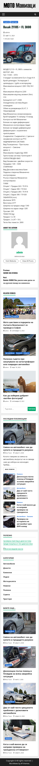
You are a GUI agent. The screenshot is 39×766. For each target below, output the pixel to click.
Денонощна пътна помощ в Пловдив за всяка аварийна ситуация (9, 479)
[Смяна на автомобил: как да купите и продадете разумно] (19, 434)
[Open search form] (35, 14)
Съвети (6, 22)
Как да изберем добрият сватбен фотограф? (15, 397)
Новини (8, 316)
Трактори (14, 22)
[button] (3, 14)
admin (7, 32)
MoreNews (13, 763)
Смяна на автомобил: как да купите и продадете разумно (18, 448)
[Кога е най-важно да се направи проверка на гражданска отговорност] (19, 730)
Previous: (10, 271)
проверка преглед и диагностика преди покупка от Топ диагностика (18, 542)
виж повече (10, 469)
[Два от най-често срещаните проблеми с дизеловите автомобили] (19, 694)
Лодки (6, 576)
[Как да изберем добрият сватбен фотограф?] (19, 382)
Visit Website (11, 261)
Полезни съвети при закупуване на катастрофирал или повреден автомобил (18, 361)
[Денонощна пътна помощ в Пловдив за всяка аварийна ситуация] (19, 657)
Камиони (7, 572)
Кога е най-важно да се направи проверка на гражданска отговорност (9, 507)
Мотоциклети (9, 581)
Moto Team (8, 453)
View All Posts (27, 261)
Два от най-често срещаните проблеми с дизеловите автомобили (9, 493)
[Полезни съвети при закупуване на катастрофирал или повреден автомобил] (19, 345)
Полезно (19, 353)
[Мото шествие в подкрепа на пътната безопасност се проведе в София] (19, 308)
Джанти (7, 568)
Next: (19, 280)
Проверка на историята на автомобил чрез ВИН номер (9, 522)
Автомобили (10, 353)
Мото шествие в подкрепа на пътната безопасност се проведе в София (18, 325)
